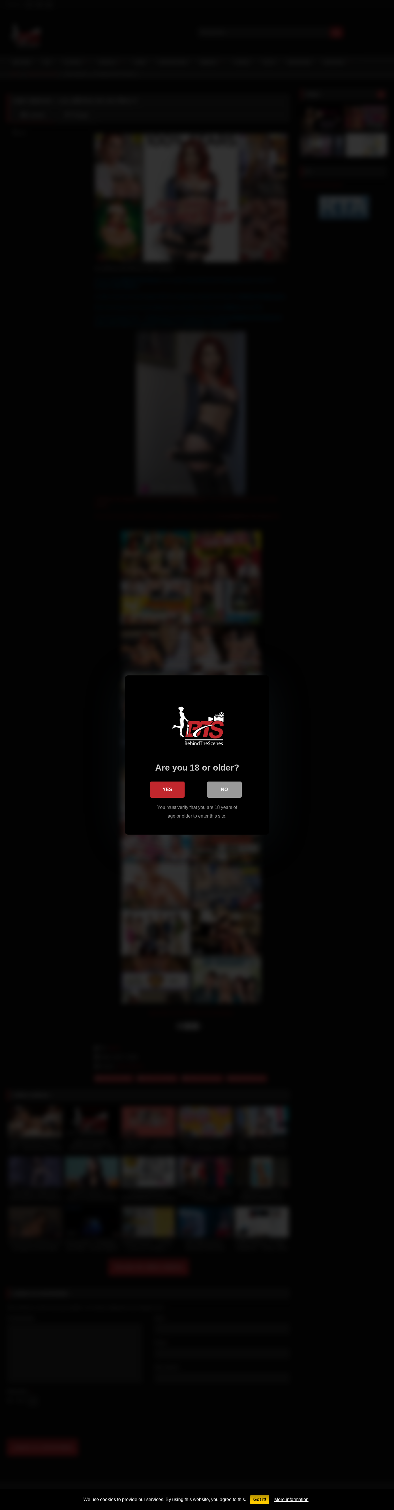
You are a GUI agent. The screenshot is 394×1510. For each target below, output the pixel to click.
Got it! (259, 1499)
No (224, 789)
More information (291, 1499)
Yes (167, 789)
